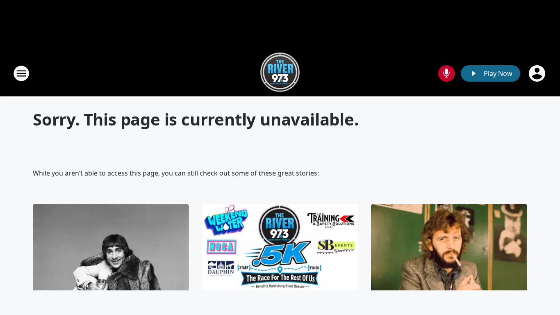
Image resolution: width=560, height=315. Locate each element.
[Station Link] (280, 73)
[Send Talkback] (446, 73)
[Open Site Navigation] (21, 73)
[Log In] (538, 73)
